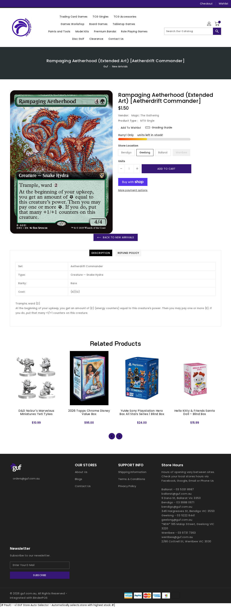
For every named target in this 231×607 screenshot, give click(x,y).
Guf (105, 66)
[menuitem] (73, 16)
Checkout (206, 3)
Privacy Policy (127, 486)
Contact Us (83, 486)
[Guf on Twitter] (12, 3)
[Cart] (217, 24)
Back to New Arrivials (118, 237)
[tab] (100, 253)
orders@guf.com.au (26, 478)
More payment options (132, 190)
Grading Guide (162, 127)
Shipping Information (132, 472)
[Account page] (209, 24)
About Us (81, 472)
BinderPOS (40, 598)
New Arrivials (120, 66)
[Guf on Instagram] (19, 3)
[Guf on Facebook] (5, 3)
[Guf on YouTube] (26, 3)
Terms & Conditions (131, 479)
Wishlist (223, 3)
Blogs (78, 479)
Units (121, 161)
